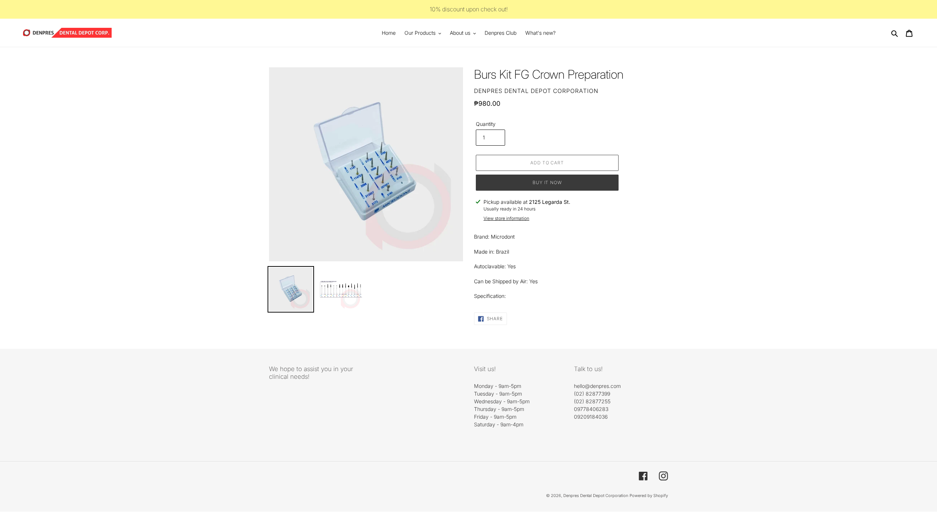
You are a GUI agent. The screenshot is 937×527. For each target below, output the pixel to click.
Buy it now (547, 182)
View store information (506, 218)
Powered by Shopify (649, 495)
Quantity (486, 124)
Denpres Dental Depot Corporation (595, 495)
